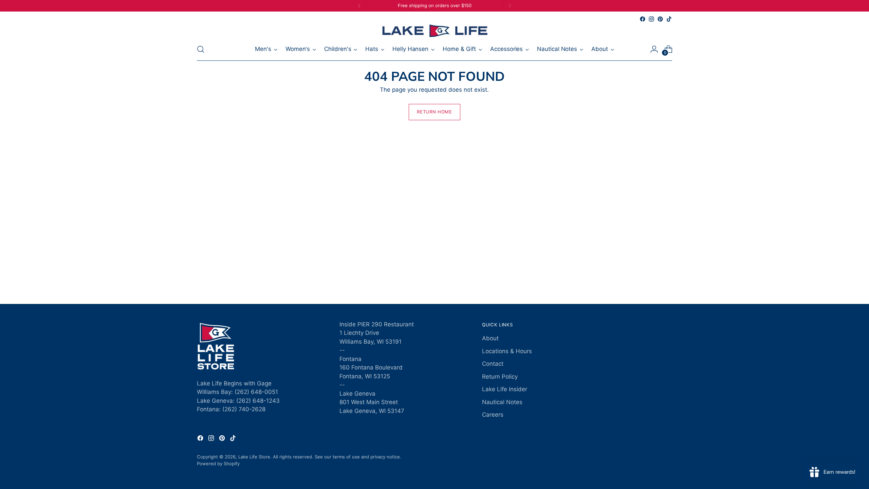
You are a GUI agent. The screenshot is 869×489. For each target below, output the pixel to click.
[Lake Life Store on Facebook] (643, 19)
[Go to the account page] (654, 49)
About (490, 338)
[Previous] (359, 6)
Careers (492, 414)
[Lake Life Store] (434, 31)
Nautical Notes (502, 402)
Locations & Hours (507, 351)
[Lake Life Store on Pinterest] (660, 19)
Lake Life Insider (504, 389)
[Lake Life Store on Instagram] (651, 19)
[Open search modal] (200, 49)
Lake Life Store (254, 456)
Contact (492, 363)
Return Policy (500, 376)
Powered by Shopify (218, 463)
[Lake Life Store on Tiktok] (669, 19)
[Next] (509, 6)
